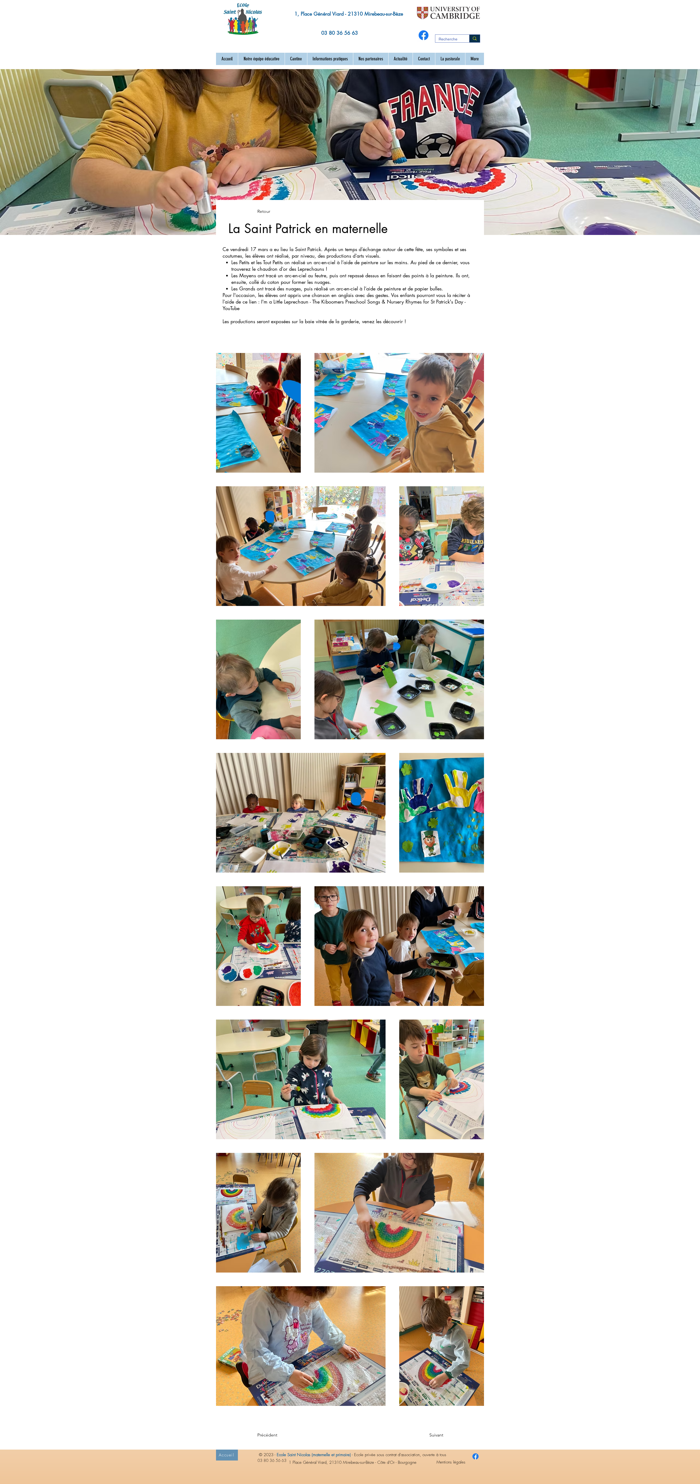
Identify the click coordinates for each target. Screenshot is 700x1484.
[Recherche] (474, 38)
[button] (261, 59)
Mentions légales (450, 1462)
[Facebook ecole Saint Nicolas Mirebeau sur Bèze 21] (475, 1456)
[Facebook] (423, 35)
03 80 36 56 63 (339, 33)
